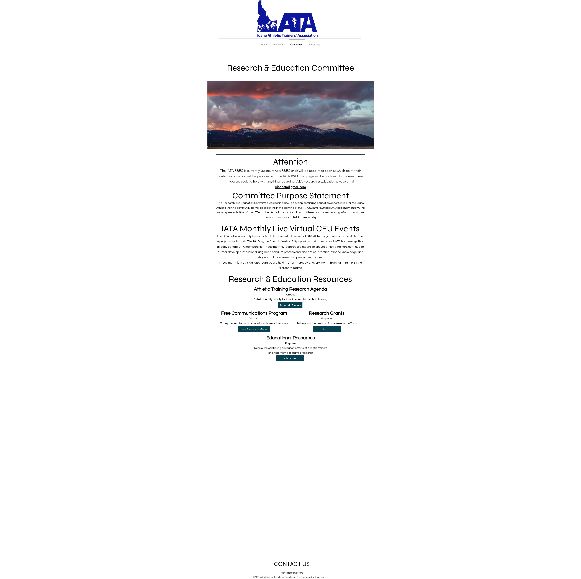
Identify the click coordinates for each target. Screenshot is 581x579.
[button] (314, 43)
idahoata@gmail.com (292, 573)
